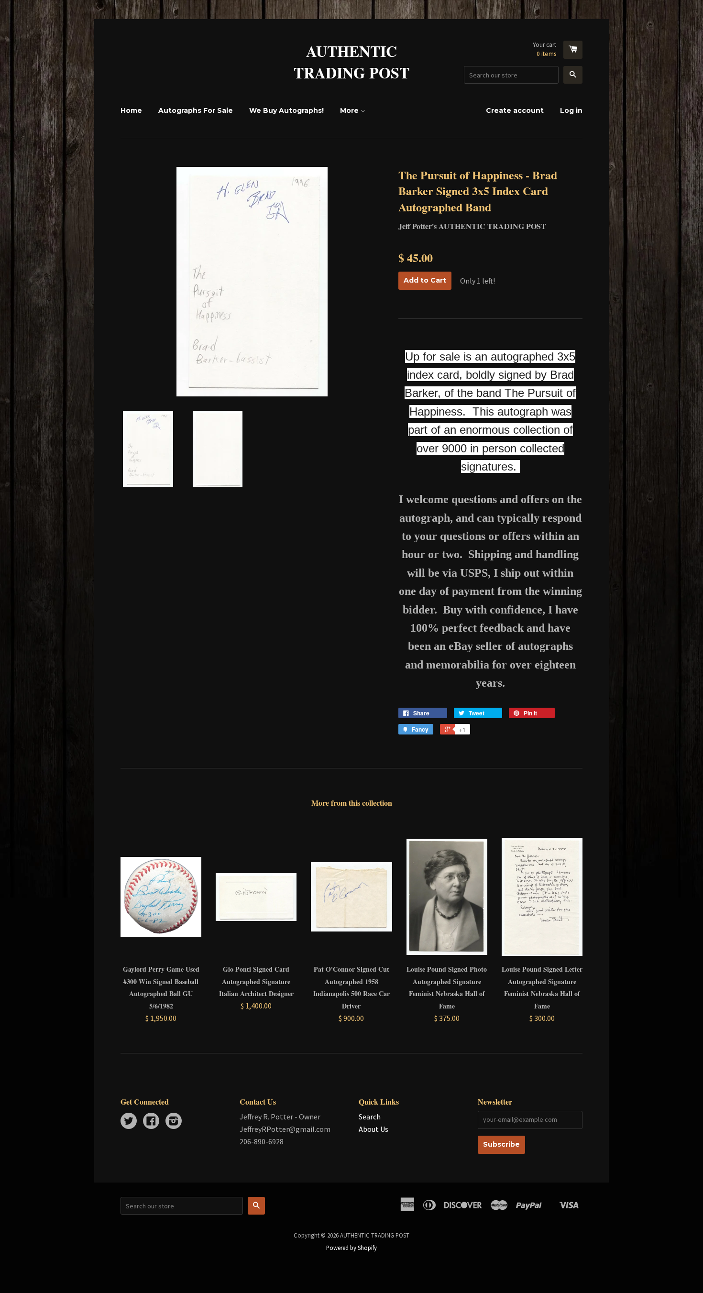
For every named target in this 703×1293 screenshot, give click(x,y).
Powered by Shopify (351, 1247)
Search (370, 1116)
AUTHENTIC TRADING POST (351, 62)
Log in (571, 110)
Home (131, 110)
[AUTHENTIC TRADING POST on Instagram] (173, 1122)
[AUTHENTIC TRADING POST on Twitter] (129, 1122)
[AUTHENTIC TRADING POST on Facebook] (151, 1122)
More (350, 110)
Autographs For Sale (195, 110)
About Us (373, 1129)
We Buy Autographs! (286, 110)
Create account (515, 110)
